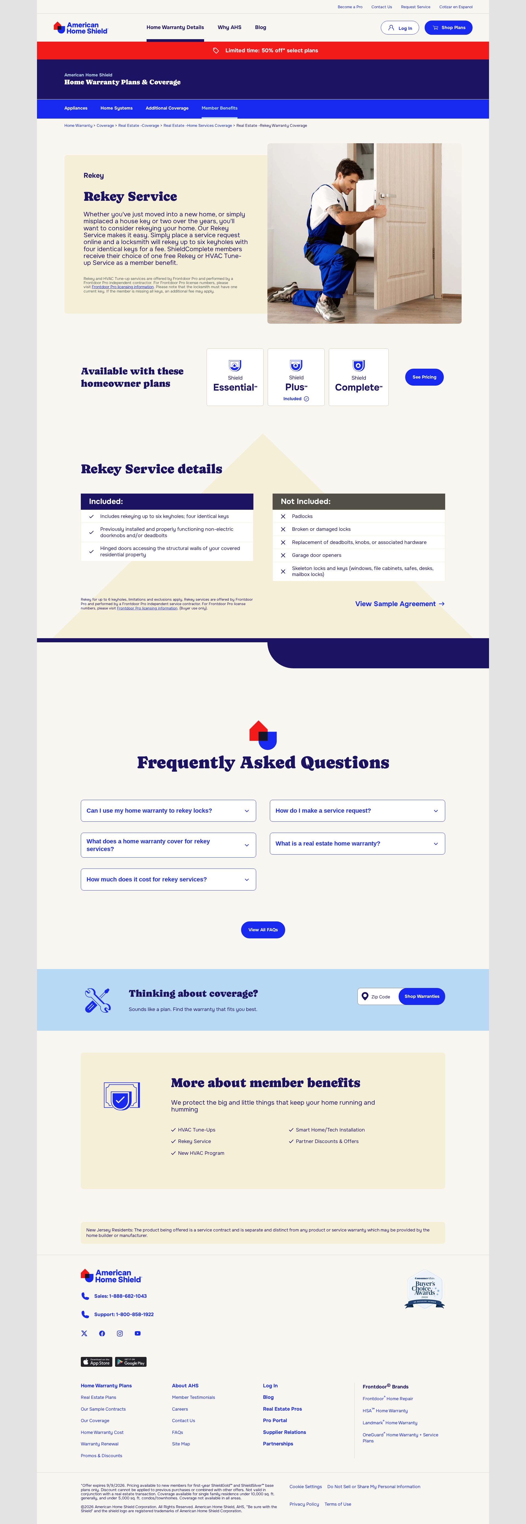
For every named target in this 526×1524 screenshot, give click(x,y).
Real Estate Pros (282, 1409)
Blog (260, 27)
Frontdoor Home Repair (388, 1399)
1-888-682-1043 (128, 1296)
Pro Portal (275, 1420)
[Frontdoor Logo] (111, 1275)
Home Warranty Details (175, 27)
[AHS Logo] (80, 27)
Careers (180, 1409)
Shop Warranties (422, 996)
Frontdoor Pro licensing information (123, 286)
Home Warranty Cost (102, 1432)
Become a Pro (350, 6)
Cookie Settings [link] (306, 1486)
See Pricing (424, 377)
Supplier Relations (284, 1432)
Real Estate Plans (98, 1397)
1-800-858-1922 (135, 1314)
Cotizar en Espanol (456, 6)
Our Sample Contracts (103, 1409)
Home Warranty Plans (106, 1386)
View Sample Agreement (395, 604)
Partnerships (278, 1444)
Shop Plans (453, 27)
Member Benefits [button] (220, 108)
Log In (404, 28)
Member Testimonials (193, 1397)
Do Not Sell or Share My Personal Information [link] (373, 1486)
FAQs (177, 1432)
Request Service (415, 6)
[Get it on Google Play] (131, 1365)
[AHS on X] (84, 1333)
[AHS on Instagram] (119, 1333)
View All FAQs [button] (263, 930)
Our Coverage (95, 1420)
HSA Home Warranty (385, 1411)
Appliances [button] (75, 108)
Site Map (181, 1444)
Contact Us (381, 6)
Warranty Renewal (100, 1444)
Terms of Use (338, 1504)
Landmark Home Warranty (390, 1423)
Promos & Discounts (101, 1456)
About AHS (185, 1386)
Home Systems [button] (117, 108)
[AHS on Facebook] (102, 1333)
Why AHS (229, 27)
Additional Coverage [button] (167, 108)
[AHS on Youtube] (137, 1333)
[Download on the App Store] (96, 1365)
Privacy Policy (304, 1504)
